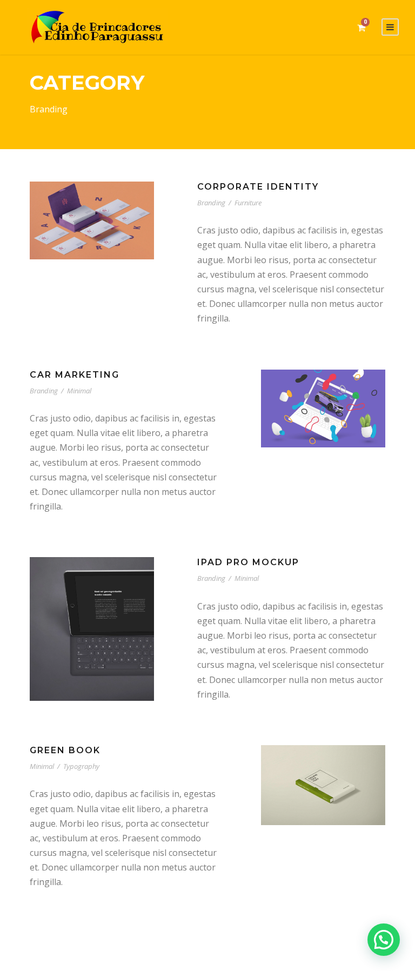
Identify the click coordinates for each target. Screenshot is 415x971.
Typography (81, 766)
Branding (211, 202)
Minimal (79, 391)
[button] (383, 939)
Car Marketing (74, 375)
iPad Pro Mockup (248, 562)
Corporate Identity (258, 187)
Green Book (65, 750)
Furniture (248, 202)
